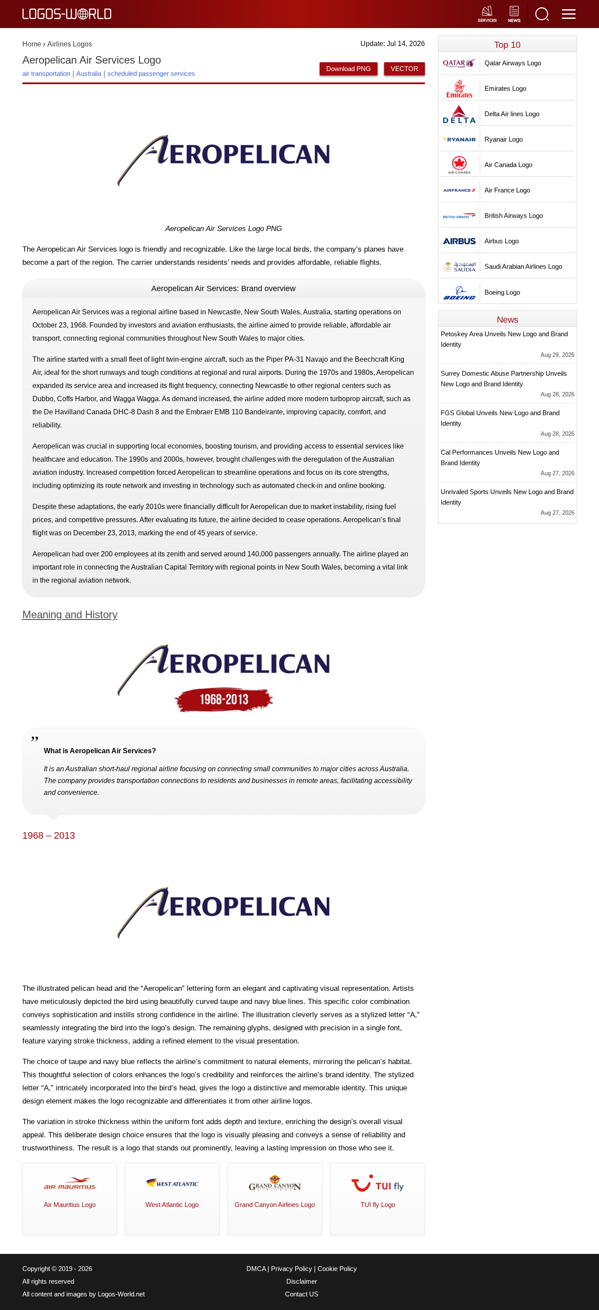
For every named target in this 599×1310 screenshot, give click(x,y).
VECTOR (404, 68)
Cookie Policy (337, 1268)
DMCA (256, 1268)
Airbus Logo (502, 241)
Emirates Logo (505, 88)
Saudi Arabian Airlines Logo (523, 266)
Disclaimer (301, 1281)
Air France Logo (507, 190)
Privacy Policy (291, 1268)
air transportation (46, 73)
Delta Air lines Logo (512, 113)
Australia (88, 73)
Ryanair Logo (504, 139)
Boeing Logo (502, 292)
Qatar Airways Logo (513, 63)
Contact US (301, 1294)
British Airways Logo (514, 215)
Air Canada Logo (508, 164)
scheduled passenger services (151, 73)
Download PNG (348, 68)
